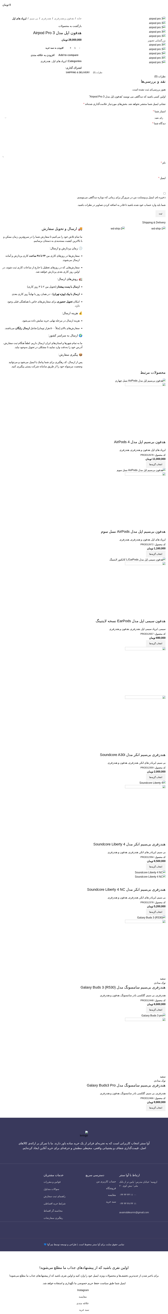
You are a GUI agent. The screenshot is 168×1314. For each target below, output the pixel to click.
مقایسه (112, 1195)
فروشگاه (111, 1188)
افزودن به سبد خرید (54, 48)
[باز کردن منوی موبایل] (164, 5)
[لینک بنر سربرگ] (84, 657)
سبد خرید (111, 1201)
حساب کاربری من (106, 1181)
